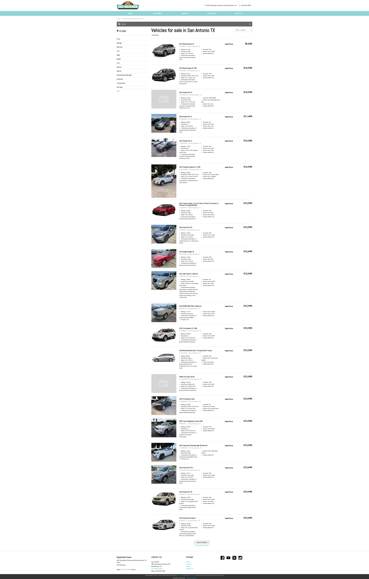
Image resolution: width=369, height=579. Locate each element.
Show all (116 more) (201, 545)
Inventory (189, 564)
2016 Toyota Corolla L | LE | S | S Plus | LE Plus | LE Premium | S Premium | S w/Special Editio (199, 204)
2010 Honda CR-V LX (185, 117)
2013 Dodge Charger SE (186, 252)
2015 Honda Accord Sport (187, 518)
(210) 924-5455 (125, 569)
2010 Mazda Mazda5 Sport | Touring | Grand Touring (195, 350)
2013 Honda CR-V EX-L (186, 468)
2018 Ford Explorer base (186, 399)
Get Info (246, 49)
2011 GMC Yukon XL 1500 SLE (188, 274)
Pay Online (211, 13)
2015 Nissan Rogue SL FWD (188, 68)
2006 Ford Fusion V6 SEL (187, 377)
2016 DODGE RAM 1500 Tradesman (190, 306)
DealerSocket (192, 575)
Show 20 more (202, 542)
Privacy (189, 578)
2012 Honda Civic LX (185, 92)
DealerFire (179, 575)
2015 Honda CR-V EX (185, 492)
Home (130, 13)
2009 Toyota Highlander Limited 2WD (191, 421)
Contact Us (189, 569)
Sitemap (194, 578)
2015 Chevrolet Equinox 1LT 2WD (189, 167)
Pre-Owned (157, 13)
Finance (184, 13)
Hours (133, 569)
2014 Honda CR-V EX (185, 227)
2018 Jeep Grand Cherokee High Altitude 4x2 (193, 445)
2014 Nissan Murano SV (186, 44)
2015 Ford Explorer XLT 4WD (188, 328)
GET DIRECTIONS (156, 569)
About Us (238, 13)
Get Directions (121, 565)
